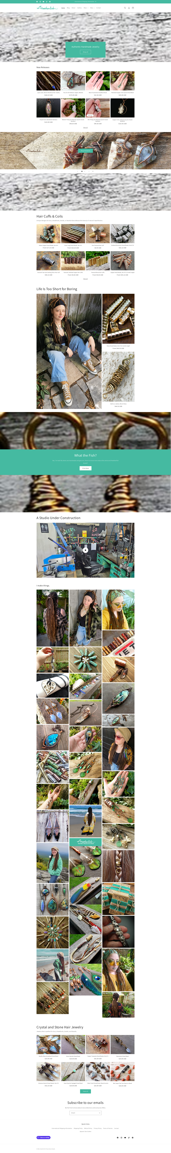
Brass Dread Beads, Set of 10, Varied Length (118, 346)
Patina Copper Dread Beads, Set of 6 (48, 245)
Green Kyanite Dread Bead (73, 1056)
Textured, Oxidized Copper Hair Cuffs (73, 272)
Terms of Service (108, 1128)
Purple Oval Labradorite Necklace (48, 119)
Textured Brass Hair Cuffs (97, 272)
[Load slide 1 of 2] (82, 171)
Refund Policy (88, 1128)
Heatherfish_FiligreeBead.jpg (118, 932)
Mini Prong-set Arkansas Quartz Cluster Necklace (98, 120)
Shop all (85, 52)
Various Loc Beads (53, 767)
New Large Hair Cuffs (118, 1005)
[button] (86, 8)
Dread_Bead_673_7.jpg (53, 660)
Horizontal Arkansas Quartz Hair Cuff (53, 618)
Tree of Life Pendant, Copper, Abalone (73, 92)
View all (85, 127)
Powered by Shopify (50, 1149)
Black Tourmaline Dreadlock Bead (98, 92)
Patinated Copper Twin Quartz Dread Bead (122, 92)
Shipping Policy (78, 1128)
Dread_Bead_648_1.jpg (85, 660)
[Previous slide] (78, 171)
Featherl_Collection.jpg (85, 917)
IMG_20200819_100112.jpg (118, 969)
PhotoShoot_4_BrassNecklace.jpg (85, 618)
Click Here (85, 468)
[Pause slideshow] (93, 171)
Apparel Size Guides (85, 1131)
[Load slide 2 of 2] (84, 171)
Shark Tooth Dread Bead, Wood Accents (97, 1083)
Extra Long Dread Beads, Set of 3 (73, 245)
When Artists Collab (118, 810)
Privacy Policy (98, 1128)
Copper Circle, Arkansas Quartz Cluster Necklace (122, 120)
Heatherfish (43, 1149)
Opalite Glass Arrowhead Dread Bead (48, 1056)
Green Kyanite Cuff (85, 792)
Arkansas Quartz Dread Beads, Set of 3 (48, 1083)
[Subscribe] (99, 1113)
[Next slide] (89, 171)
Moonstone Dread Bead (122, 1056)
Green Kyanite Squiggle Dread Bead (73, 1083)
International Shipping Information (62, 1128)
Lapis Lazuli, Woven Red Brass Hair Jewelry (48, 92)
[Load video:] (85, 550)
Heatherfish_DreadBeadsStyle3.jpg (118, 866)
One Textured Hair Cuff (98, 245)
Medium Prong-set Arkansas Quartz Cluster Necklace (73, 120)
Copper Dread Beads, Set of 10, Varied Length (122, 272)
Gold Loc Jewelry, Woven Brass (118, 404)
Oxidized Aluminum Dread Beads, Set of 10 (122, 245)
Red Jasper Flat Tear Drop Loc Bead (122, 1083)
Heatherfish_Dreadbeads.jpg (53, 998)
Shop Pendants (85, 150)
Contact (116, 1128)
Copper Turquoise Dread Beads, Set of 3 (97, 1056)
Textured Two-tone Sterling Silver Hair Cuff (48, 272)
